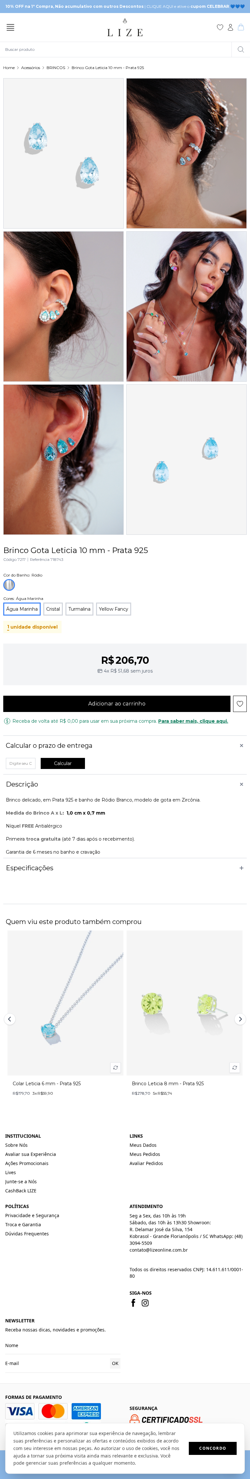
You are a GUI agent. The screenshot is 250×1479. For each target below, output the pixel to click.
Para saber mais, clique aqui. (193, 721)
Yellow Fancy (113, 609)
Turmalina (79, 609)
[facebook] (133, 1303)
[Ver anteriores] (10, 1019)
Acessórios (30, 67)
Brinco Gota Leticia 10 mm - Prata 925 (108, 67)
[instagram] (145, 1303)
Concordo (212, 1448)
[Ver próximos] (239, 1019)
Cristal (53, 609)
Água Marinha (22, 609)
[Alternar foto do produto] (115, 1067)
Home (9, 67)
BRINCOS (56, 67)
